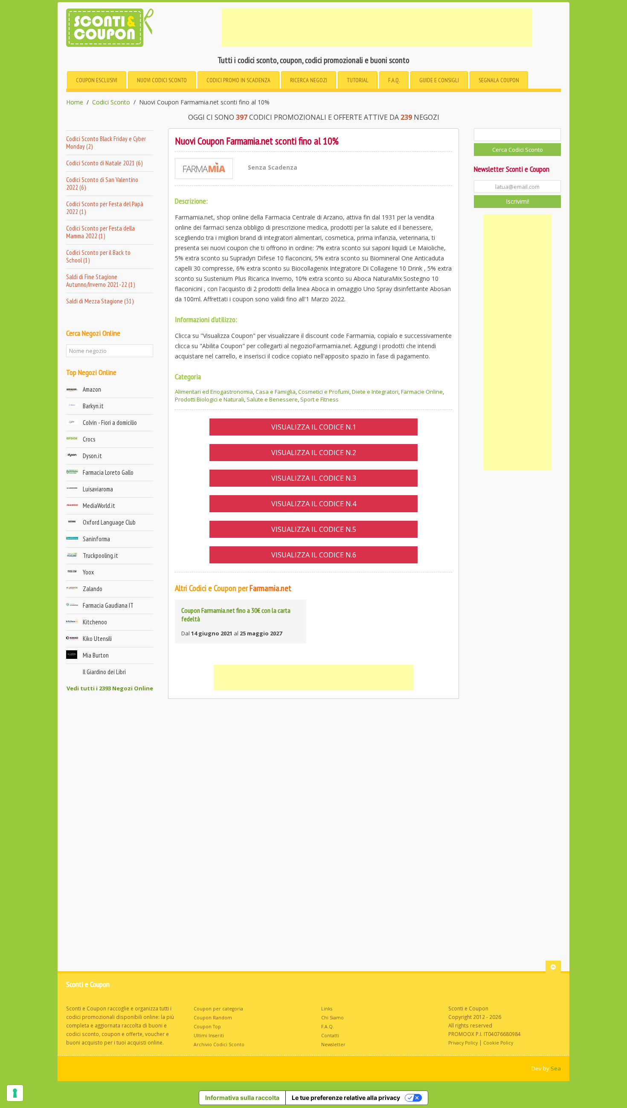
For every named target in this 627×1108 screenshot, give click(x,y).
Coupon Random (213, 1018)
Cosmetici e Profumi (323, 391)
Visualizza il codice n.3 (313, 478)
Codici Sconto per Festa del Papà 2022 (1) (104, 208)
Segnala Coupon (499, 80)
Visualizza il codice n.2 (313, 452)
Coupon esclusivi (96, 80)
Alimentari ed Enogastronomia (214, 391)
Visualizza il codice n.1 (313, 427)
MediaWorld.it (99, 506)
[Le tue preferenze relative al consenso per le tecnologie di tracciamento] (15, 1093)
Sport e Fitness (319, 399)
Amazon (92, 389)
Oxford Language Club (109, 522)
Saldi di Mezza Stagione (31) (100, 301)
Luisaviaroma (98, 489)
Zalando (92, 589)
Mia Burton (96, 655)
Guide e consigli (439, 80)
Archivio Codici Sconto (219, 1044)
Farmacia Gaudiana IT (108, 605)
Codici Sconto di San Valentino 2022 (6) (102, 183)
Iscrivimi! (517, 201)
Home (74, 102)
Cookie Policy (498, 1043)
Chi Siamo (332, 1018)
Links (326, 1009)
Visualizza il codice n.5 (313, 529)
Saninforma (96, 539)
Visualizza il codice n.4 (313, 503)
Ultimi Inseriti (209, 1036)
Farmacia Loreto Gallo (108, 472)
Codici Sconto (111, 102)
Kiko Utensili (97, 639)
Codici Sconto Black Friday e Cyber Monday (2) (106, 142)
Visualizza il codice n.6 (313, 555)
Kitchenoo (95, 622)
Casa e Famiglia (275, 391)
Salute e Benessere (272, 399)
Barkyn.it (93, 406)
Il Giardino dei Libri (104, 672)
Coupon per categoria (218, 1009)
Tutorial (358, 80)
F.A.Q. (394, 80)
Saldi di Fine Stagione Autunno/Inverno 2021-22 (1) (100, 281)
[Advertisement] (377, 28)
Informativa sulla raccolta (242, 1097)
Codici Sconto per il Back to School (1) (98, 256)
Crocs (89, 439)
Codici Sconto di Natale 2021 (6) (104, 163)
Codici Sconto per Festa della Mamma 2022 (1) (100, 232)
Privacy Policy (463, 1043)
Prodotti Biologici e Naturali (209, 399)
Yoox (88, 572)
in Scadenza (238, 80)
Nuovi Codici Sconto (162, 80)
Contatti (330, 1036)
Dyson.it (92, 456)
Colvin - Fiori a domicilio (110, 422)
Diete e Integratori (375, 391)
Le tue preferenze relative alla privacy (346, 1097)
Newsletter (333, 1044)
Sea (556, 1068)
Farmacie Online (422, 391)
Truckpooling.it (100, 555)
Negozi (308, 80)
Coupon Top (207, 1027)
